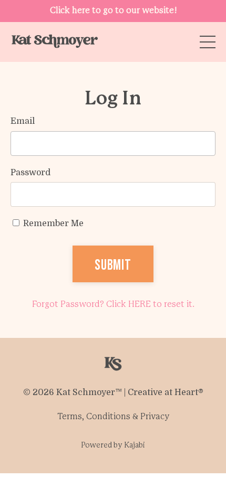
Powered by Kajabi (113, 445)
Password (30, 172)
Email (23, 121)
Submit (113, 264)
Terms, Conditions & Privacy (113, 417)
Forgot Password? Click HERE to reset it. (113, 305)
